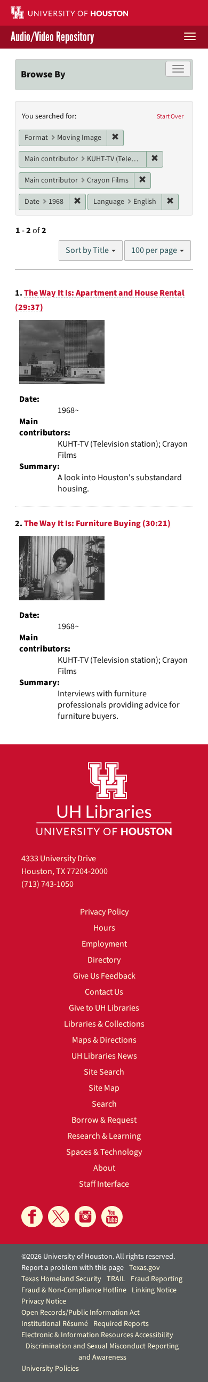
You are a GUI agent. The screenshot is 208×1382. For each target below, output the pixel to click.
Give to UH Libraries (104, 1008)
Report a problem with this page (72, 1267)
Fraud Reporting (156, 1279)
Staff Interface (104, 1184)
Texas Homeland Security (61, 1279)
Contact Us (104, 992)
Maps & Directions (104, 1040)
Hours (104, 928)
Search (104, 1104)
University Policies (50, 1368)
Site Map (104, 1088)
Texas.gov (144, 1267)
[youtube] (112, 1216)
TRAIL (116, 1279)
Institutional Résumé (54, 1324)
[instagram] (85, 1216)
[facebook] (32, 1216)
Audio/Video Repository (52, 37)
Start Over (170, 116)
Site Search (104, 1072)
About (104, 1168)
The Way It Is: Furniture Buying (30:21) (97, 523)
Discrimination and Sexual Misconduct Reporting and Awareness (102, 1352)
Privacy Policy (104, 912)
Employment (104, 944)
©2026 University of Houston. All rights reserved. (98, 1256)
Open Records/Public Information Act (80, 1312)
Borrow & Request (104, 1120)
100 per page (155, 250)
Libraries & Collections (104, 1024)
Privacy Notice (43, 1301)
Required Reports (121, 1324)
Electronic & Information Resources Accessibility (97, 1335)
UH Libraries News (104, 1056)
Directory (104, 960)
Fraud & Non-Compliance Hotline (73, 1290)
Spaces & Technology (104, 1152)
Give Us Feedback (104, 976)
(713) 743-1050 (47, 884)
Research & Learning (104, 1136)
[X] (58, 1216)
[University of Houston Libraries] (104, 798)
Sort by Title (88, 250)
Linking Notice (154, 1290)
